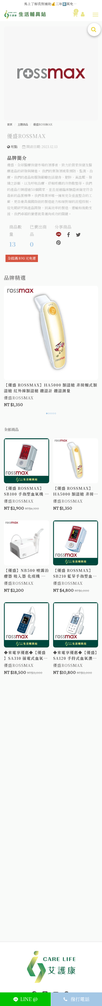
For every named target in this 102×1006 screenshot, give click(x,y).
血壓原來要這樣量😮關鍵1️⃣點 (51, 3)
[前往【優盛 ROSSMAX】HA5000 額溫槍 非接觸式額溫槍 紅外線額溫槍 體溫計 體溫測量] (51, 333)
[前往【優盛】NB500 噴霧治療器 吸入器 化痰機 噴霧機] (26, 543)
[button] (95, 14)
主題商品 (23, 124)
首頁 (9, 124)
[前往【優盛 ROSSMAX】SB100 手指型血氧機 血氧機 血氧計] (26, 461)
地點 (14, 146)
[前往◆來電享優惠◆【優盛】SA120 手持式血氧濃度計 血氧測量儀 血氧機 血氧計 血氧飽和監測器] (75, 624)
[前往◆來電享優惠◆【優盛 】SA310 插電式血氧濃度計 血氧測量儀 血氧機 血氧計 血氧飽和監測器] (26, 624)
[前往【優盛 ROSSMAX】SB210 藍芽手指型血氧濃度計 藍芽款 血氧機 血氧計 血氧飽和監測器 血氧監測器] (75, 543)
